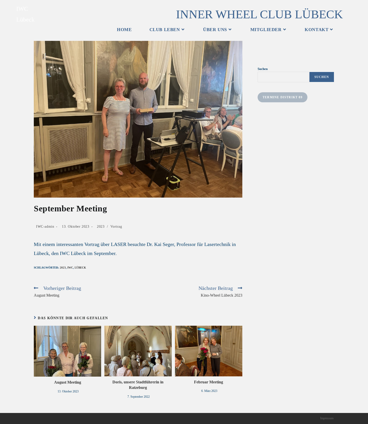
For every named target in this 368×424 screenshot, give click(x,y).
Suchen (263, 69)
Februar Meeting (208, 382)
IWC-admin (45, 226)
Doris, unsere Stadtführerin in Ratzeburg (137, 385)
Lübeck (80, 267)
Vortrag (116, 226)
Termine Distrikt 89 (282, 97)
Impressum (326, 418)
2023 (100, 226)
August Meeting (67, 382)
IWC (70, 267)
